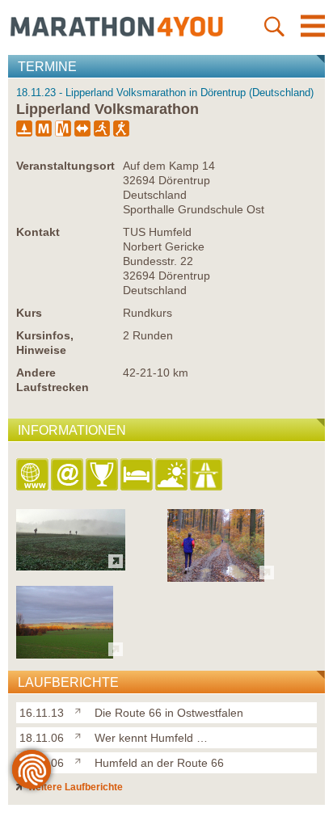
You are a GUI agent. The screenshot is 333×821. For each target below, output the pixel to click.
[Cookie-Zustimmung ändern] (31, 769)
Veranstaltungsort (65, 165)
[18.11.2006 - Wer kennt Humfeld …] (215, 577)
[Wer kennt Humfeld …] (81, 734)
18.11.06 (41, 737)
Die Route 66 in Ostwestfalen (169, 712)
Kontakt (38, 231)
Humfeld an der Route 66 (159, 762)
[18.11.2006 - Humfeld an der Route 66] (64, 654)
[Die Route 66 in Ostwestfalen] (81, 709)
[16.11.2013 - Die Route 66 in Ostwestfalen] (70, 566)
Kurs (29, 312)
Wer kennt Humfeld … (151, 737)
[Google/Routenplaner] (207, 475)
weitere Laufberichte (74, 787)
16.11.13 (41, 712)
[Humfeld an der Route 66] (81, 760)
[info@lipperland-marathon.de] (68, 475)
